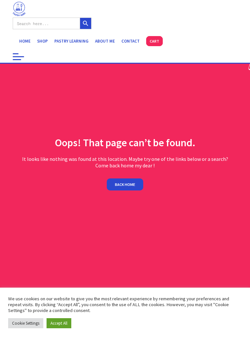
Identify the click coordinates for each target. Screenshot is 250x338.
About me (105, 41)
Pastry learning (71, 41)
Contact (130, 41)
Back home (125, 184)
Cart (154, 41)
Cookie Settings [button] (25, 323)
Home (25, 41)
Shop (42, 41)
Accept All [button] (58, 323)
